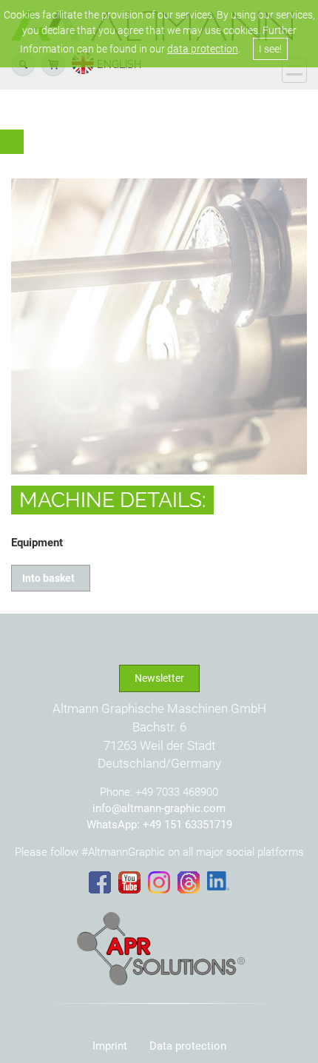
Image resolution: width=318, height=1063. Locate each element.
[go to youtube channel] (129, 882)
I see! (270, 49)
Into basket (50, 578)
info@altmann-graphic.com (159, 808)
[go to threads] (188, 882)
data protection (202, 49)
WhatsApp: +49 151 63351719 (159, 824)
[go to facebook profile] (100, 882)
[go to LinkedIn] (218, 881)
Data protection (187, 1046)
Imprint (109, 1046)
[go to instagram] (159, 882)
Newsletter (159, 678)
